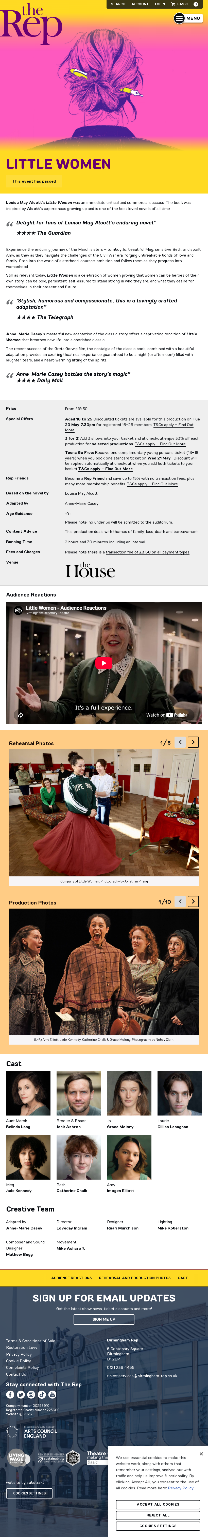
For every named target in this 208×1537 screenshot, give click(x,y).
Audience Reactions (71, 1278)
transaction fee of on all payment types (147, 552)
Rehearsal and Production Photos (135, 1278)
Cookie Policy (18, 1360)
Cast (183, 1278)
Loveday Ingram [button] (72, 1228)
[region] (158, 1491)
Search (118, 4)
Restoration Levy (21, 1347)
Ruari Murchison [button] (122, 1228)
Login (160, 4)
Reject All (158, 1515)
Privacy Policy (19, 1354)
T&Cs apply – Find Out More (160, 443)
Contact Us (16, 1374)
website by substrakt (25, 1482)
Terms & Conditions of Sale (30, 1340)
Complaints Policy (22, 1367)
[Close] (201, 1453)
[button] (188, 18)
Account (140, 4)
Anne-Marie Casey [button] (24, 1228)
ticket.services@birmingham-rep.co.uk (142, 1375)
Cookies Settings (29, 1493)
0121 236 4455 (120, 1367)
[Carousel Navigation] (187, 742)
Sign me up (104, 1319)
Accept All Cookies (158, 1504)
